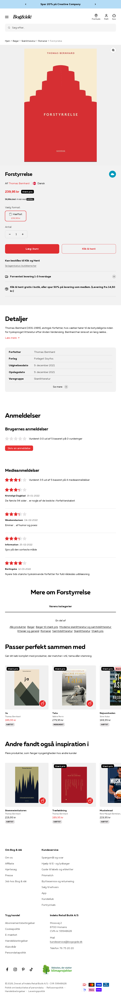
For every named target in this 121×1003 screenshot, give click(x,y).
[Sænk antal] (9, 234)
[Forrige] (25, 4)
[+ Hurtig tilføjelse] (42, 703)
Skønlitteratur (28, 41)
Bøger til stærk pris (47, 626)
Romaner (42, 41)
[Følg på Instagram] (15, 969)
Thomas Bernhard (19, 183)
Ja (6, 713)
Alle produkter (18, 626)
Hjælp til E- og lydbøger (56, 863)
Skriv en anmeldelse (19, 448)
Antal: (8, 226)
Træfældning (59, 810)
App (44, 893)
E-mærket (11, 934)
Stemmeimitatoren (15, 810)
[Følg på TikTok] (31, 969)
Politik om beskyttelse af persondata (24, 987)
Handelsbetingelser (16, 940)
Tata (55, 713)
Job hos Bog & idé (15, 881)
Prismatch (47, 875)
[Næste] (95, 4)
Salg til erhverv (50, 887)
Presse (9, 875)
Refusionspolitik (55, 987)
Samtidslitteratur (62, 631)
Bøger (16, 41)
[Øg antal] (22, 234)
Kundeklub (48, 898)
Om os (9, 857)
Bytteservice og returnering (58, 881)
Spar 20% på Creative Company (60, 4)
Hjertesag (11, 869)
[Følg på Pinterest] (23, 969)
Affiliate (9, 863)
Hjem (7, 41)
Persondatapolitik (15, 952)
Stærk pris (98, 631)
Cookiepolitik (12, 928)
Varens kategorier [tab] (60, 606)
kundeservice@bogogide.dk (66, 941)
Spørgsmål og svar (52, 857)
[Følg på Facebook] (7, 969)
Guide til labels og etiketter (57, 869)
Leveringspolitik (36, 991)
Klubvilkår (10, 946)
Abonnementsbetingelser (20, 923)
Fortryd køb (49, 904)
